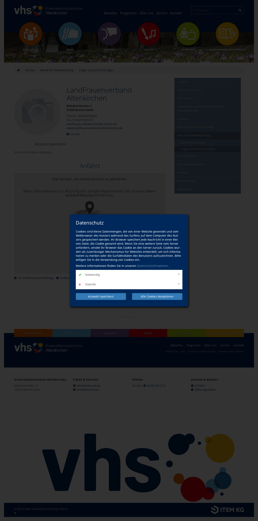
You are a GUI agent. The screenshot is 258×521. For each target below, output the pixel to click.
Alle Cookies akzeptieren (157, 296)
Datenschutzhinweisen (152, 266)
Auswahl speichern (101, 296)
